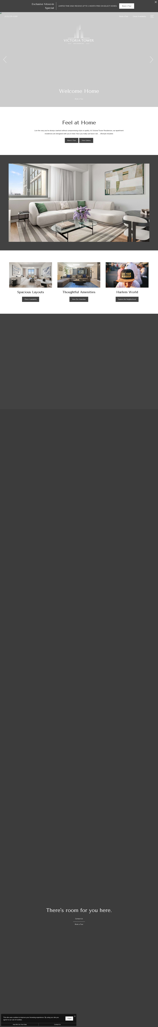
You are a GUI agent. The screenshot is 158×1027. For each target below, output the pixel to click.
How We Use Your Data (20, 1024)
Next (151, 59)
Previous (5, 59)
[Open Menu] (152, 16)
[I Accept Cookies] (74, 1016)
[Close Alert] (155, 2)
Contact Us (57, 1024)
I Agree (69, 1018)
